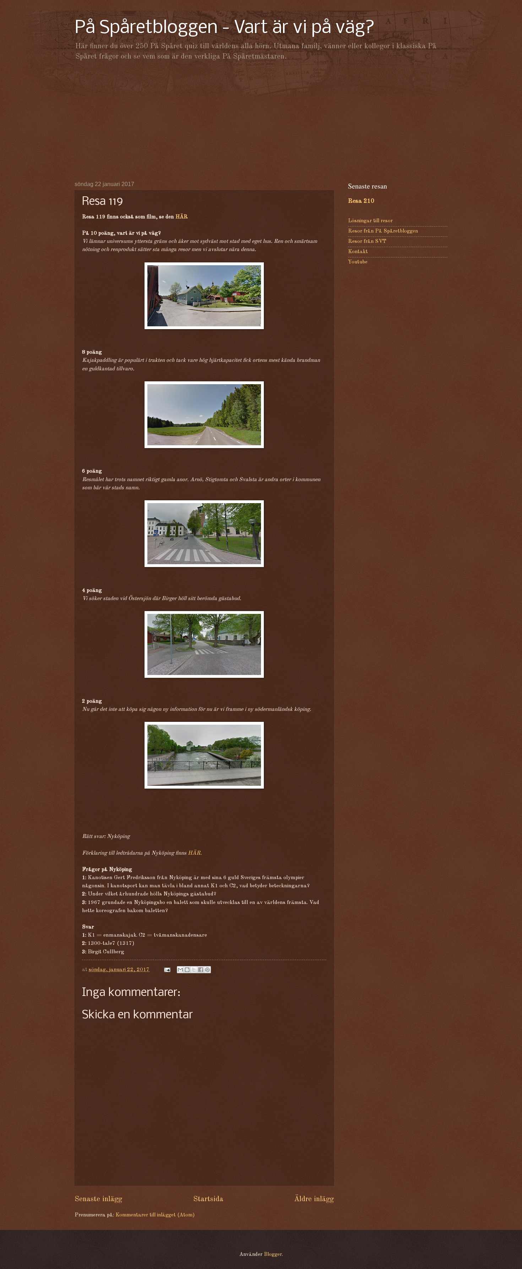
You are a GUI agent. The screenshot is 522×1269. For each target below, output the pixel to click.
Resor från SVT (367, 241)
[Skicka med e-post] (180, 969)
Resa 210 (361, 201)
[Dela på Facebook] (200, 969)
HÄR (181, 217)
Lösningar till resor (370, 221)
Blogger (273, 1254)
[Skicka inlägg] (166, 970)
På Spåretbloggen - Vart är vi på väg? (225, 28)
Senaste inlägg (98, 1199)
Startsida (208, 1199)
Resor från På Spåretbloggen (383, 231)
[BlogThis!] (187, 969)
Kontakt (358, 252)
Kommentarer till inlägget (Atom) (155, 1215)
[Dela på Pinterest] (207, 969)
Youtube (358, 262)
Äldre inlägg (314, 1199)
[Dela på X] (193, 969)
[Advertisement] (261, 120)
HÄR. (195, 853)
